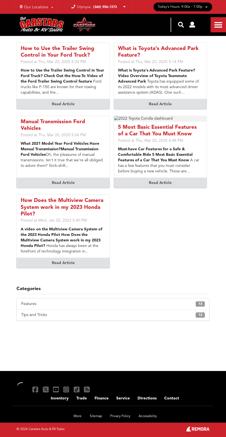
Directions (147, 398)
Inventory (60, 398)
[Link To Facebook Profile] (36, 389)
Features (111, 304)
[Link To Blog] (86, 389)
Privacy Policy (120, 416)
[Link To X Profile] (46, 389)
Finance (102, 398)
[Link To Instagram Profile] (67, 389)
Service (123, 398)
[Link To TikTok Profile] (77, 389)
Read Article (63, 104)
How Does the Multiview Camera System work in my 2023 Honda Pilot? (62, 207)
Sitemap (96, 416)
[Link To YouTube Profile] (57, 389)
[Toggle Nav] (218, 24)
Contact (171, 398)
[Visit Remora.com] (197, 430)
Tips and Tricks (111, 315)
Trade (81, 398)
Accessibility (148, 416)
